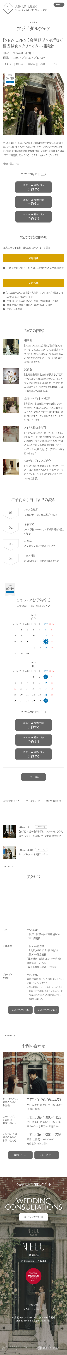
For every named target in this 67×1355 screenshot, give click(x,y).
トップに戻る (33, 1331)
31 (46, 700)
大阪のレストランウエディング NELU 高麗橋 (34, 1317)
